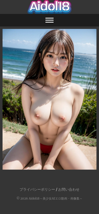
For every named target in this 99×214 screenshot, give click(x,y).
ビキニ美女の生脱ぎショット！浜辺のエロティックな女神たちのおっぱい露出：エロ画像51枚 (49, 158)
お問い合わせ (68, 189)
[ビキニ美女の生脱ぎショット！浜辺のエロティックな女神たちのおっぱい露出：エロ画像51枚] (49, 99)
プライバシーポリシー (37, 189)
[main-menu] (49, 20)
